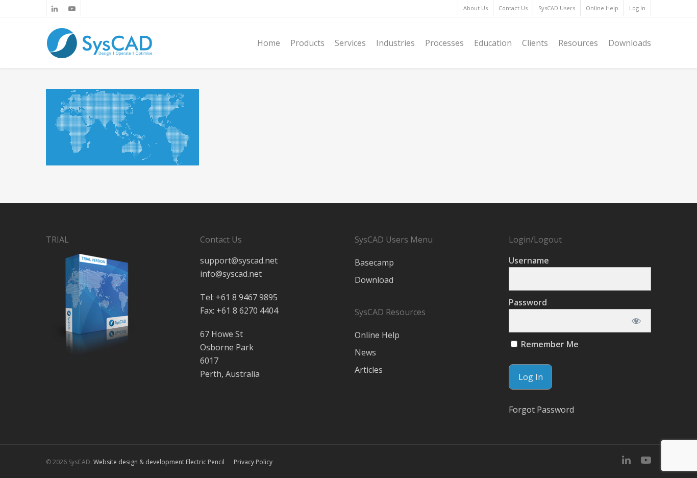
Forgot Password (541, 409)
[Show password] (636, 320)
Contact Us (513, 8)
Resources (578, 43)
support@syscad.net (239, 260)
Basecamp (374, 262)
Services (350, 43)
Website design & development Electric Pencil (159, 462)
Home (268, 43)
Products (307, 43)
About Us (475, 8)
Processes (444, 43)
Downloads (629, 43)
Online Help (602, 8)
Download (374, 279)
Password (528, 302)
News (365, 352)
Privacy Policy (253, 462)
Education (493, 43)
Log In (637, 8)
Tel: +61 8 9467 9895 (239, 297)
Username (529, 260)
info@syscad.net (231, 273)
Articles (369, 369)
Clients (535, 43)
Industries (395, 43)
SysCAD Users (556, 8)
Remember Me (549, 344)
